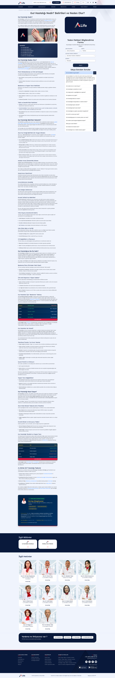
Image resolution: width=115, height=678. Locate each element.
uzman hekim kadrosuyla (45, 488)
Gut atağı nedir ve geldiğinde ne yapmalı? (76, 92)
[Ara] (50, 2)
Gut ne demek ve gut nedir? (72, 72)
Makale (32, 10)
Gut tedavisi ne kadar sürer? (72, 126)
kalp (25, 109)
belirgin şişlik (26, 123)
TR (83, 2)
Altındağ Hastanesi (35, 660)
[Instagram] (93, 2)
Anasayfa (20, 6)
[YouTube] (96, 2)
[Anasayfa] (21, 2)
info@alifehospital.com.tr (92, 658)
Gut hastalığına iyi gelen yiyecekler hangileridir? (77, 111)
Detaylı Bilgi (27, 581)
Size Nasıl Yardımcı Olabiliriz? (72, 53)
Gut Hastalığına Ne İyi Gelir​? (26, 52)
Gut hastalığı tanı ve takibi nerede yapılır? (75, 129)
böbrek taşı (45, 440)
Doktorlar (53, 6)
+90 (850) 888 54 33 (91, 657)
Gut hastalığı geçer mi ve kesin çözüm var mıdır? (77, 117)
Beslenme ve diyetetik (34, 299)
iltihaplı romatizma (48, 20)
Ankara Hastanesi (35, 657)
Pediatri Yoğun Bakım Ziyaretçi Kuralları (66, 659)
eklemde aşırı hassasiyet (34, 123)
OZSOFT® (94, 675)
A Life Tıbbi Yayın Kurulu (32, 522)
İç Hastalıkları (36, 462)
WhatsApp (77, 637)
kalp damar (49, 483)
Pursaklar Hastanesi (35, 658)
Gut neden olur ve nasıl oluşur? (73, 86)
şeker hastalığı (45, 108)
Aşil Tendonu (22, 225)
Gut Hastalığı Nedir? (25, 47)
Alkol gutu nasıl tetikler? (71, 123)
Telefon (82, 48)
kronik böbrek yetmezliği (23, 68)
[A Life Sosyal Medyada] (96, 662)
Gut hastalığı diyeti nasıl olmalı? (73, 108)
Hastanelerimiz (21, 659)
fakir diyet (50, 481)
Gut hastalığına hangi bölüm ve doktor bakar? (76, 101)
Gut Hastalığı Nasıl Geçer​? (26, 54)
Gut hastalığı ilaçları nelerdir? (73, 104)
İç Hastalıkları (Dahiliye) (48, 577)
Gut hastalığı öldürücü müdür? (73, 98)
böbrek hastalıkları (30, 109)
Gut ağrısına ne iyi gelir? (71, 95)
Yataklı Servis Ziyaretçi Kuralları (65, 661)
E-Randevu (57, 2)
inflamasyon (27, 67)
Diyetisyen (29, 322)
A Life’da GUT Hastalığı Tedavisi (27, 55)
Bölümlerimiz (63, 6)
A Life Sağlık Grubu (66, 675)
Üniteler (73, 6)
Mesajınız (67, 58)
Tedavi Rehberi (26, 10)
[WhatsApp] (88, 2)
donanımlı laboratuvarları (33, 488)
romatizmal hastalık (48, 473)
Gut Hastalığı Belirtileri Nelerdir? (27, 50)
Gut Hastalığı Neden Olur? (26, 49)
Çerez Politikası (48, 661)
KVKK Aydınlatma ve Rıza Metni (38, 675)
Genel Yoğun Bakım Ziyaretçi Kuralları (66, 657)
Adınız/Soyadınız (69, 48)
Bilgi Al (80, 65)
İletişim (95, 6)
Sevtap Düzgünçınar (36, 501)
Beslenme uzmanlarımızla (31, 481)
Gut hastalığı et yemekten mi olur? (74, 89)
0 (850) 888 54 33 (67, 2)
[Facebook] (91, 2)
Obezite (20, 104)
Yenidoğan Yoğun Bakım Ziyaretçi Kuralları (67, 662)
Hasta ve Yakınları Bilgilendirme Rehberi (66, 664)
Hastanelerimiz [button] (41, 6)
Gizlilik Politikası (48, 662)
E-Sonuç (77, 2)
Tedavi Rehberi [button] (84, 6)
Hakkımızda (47, 657)
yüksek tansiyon (38, 108)
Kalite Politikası (48, 659)
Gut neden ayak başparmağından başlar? (76, 120)
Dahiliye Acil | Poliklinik (67, 577)
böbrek (38, 477)
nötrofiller (53, 134)
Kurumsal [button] (30, 6)
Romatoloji (29, 462)
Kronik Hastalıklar (23, 108)
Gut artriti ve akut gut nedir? (72, 114)
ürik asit (52, 77)
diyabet (50, 108)
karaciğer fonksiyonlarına (47, 477)
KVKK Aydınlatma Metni (50, 664)
